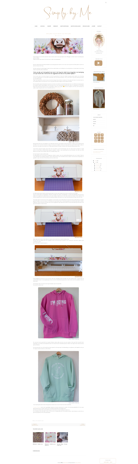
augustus (98, 170)
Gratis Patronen (64, 26)
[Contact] (102, 141)
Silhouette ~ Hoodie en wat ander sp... (50, 445)
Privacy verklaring (77, 462)
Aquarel (94, 121)
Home (36, 26)
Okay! (111, 462)
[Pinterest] (99, 135)
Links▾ (93, 26)
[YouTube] (99, 141)
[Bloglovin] (95, 135)
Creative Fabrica (37, 407)
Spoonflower (86, 26)
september (98, 168)
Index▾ (49, 26)
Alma (57, 35)
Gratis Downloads (76, 26)
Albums (94, 119)
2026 (96, 160)
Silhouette (39, 420)
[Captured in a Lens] (95, 138)
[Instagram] (102, 138)
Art (93, 125)
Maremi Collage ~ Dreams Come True (62, 445)
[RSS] (95, 141)
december (98, 163)
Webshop (55, 26)
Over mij (42, 26)
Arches (94, 123)
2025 (95, 162)
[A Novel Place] (102, 135)
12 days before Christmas (97, 117)
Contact (99, 26)
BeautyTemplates (65, 462)
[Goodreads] (99, 138)
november (98, 165)
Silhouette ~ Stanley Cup (38, 444)
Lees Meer (106, 462)
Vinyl (43, 420)
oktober (97, 167)
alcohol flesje (58, 87)
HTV (36, 420)
